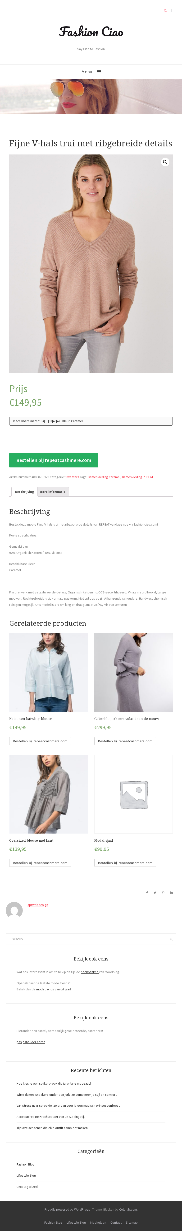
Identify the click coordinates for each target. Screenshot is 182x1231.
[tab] (24, 492)
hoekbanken (90, 972)
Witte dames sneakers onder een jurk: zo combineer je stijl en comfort (67, 1094)
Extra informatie (52, 492)
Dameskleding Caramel (104, 477)
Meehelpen (98, 1222)
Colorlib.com (128, 1209)
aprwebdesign (37, 905)
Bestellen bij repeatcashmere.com (53, 460)
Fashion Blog (26, 1164)
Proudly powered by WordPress (67, 1209)
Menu (86, 72)
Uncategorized (27, 1186)
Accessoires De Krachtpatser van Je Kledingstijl (51, 1116)
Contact (116, 1222)
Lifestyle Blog (26, 1175)
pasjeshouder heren (31, 1042)
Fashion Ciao (91, 31)
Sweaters (72, 477)
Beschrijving (24, 492)
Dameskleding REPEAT (137, 477)
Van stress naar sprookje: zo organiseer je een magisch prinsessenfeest (68, 1105)
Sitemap (132, 1222)
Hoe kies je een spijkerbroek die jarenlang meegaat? (54, 1083)
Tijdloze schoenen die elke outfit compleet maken (52, 1128)
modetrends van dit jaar (53, 989)
